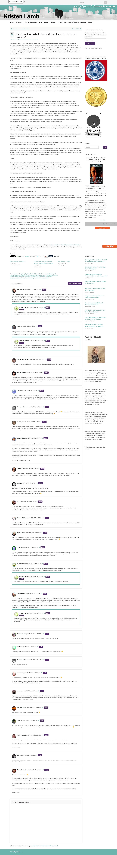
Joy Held (19, 468)
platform (50, 275)
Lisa (18, 755)
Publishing (20, 39)
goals (54, 274)
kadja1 (19, 720)
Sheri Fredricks (21, 372)
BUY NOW (102, 228)
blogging (24, 274)
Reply (44, 289)
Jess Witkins (21, 593)
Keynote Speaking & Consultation (75, 22)
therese (19, 691)
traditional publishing (28, 278)
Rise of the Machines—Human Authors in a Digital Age (96, 160)
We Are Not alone (40, 278)
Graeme (19, 547)
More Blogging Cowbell (64, 261)
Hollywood (13, 275)
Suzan (19, 483)
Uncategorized (34, 39)
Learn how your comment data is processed (45, 846)
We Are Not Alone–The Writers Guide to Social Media (65, 245)
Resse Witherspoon (15, 276)
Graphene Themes (21, 853)
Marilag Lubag (21, 707)
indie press (22, 275)
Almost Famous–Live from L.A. (21, 29)
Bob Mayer (20, 289)
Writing (47, 278)
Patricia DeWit (21, 659)
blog (20, 274)
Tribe (60, 22)
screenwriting (41, 276)
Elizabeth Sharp (22, 407)
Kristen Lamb (14, 39)
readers (55, 275)
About (90, 22)
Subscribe (90, 43)
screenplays (34, 276)
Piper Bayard (21, 532)
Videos (53, 22)
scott (18, 326)
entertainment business (37, 274)
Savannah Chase (22, 518)
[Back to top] (113, 851)
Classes (18, 22)
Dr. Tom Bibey (21, 438)
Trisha (19, 646)
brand (29, 274)
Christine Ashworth (23, 359)
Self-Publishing (26, 39)
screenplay (27, 276)
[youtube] (24, 2)
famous (47, 274)
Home (12, 22)
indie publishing (30, 275)
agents (17, 274)
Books (46, 22)
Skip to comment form (74, 283)
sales (22, 276)
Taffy (18, 501)
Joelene (19, 390)
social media (19, 278)
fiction (51, 274)
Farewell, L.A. (75, 29)
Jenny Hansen (21, 735)
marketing (45, 275)
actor (13, 274)
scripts (48, 276)
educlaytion (20, 421)
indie (17, 275)
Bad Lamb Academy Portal (33, 22)
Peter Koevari (21, 770)
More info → (103, 220)
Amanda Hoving (22, 633)
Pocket (27, 256)
